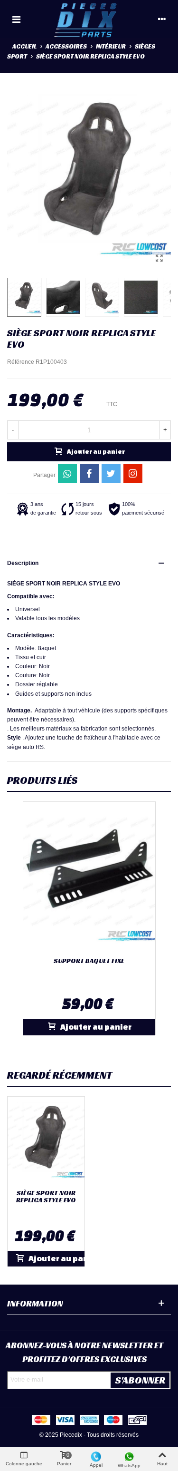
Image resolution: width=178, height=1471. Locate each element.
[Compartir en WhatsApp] (67, 473)
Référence (20, 362)
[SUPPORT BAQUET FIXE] (89, 877)
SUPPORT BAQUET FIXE (89, 960)
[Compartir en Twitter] (111, 473)
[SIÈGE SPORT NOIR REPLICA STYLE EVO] (159, 258)
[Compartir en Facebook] (89, 473)
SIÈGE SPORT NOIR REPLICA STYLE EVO (46, 1196)
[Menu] (16, 19)
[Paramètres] (162, 19)
